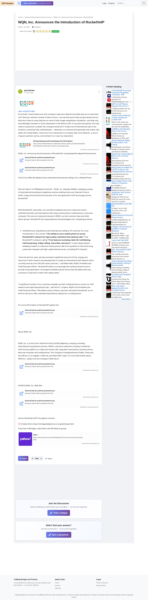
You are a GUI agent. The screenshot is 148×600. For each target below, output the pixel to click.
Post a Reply (60, 512)
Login (104, 3)
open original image (26, 111)
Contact (57, 585)
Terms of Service (102, 583)
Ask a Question (60, 534)
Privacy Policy (101, 585)
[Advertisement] (75, 51)
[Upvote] (32, 458)
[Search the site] (144, 3)
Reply (24, 458)
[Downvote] (41, 458)
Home (20, 17)
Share (49, 459)
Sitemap (58, 588)
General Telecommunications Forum (38, 17)
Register (111, 3)
